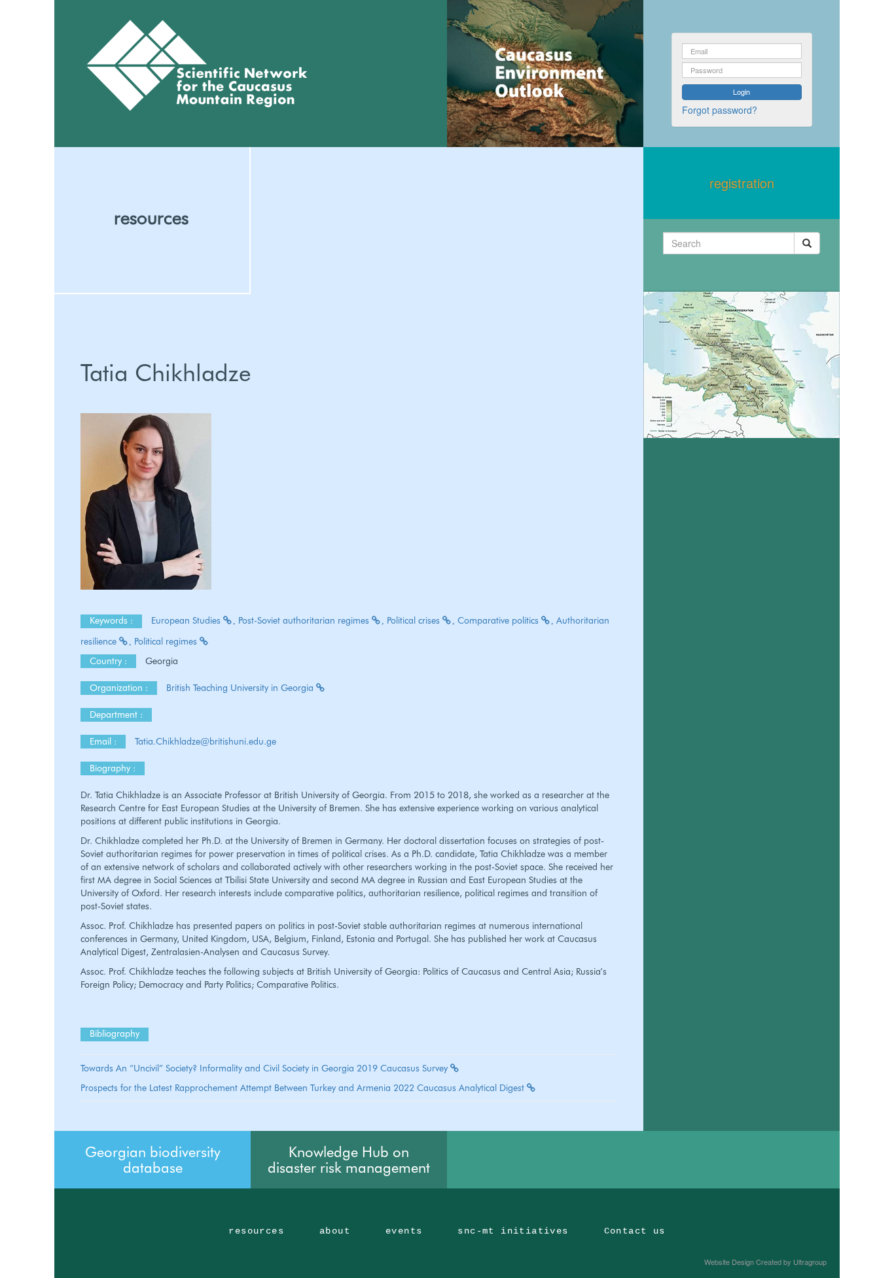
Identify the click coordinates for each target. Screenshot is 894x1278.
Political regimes (167, 641)
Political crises (414, 620)
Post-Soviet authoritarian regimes (305, 620)
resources (151, 218)
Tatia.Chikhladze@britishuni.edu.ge (207, 741)
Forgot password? (719, 109)
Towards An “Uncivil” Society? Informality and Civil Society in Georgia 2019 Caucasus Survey (265, 1068)
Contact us (635, 1231)
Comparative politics (499, 620)
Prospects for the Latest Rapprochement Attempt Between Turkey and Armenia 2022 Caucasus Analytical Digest (303, 1088)
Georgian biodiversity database (153, 1159)
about (334, 1231)
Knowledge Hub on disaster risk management (349, 1159)
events (403, 1231)
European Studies (187, 620)
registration (741, 182)
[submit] (807, 243)
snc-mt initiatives (512, 1231)
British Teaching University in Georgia (241, 687)
